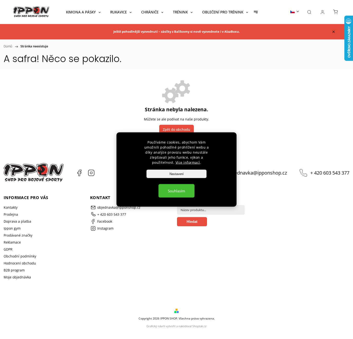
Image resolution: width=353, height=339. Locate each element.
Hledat (192, 222)
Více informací (188, 162)
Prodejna (11, 214)
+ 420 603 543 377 (329, 173)
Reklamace (12, 242)
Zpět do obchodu (176, 129)
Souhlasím (176, 190)
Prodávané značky (18, 235)
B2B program (14, 270)
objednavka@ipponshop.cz (257, 173)
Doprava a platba (17, 221)
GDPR (8, 249)
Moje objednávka (17, 277)
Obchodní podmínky (20, 256)
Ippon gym (12, 228)
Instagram (91, 172)
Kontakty (11, 207)
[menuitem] (83, 12)
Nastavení (177, 174)
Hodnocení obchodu (20, 263)
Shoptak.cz (199, 326)
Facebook (79, 172)
